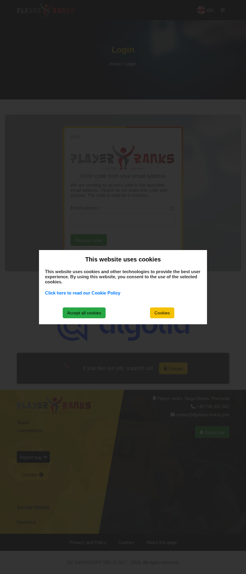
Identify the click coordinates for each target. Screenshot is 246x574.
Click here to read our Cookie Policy (82, 292)
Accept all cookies (84, 312)
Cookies (162, 312)
